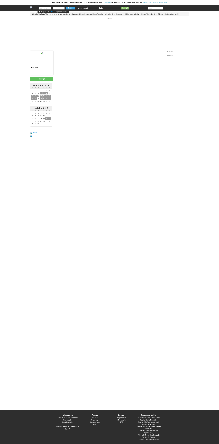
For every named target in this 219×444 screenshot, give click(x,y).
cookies (108, 2)
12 (38, 95)
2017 (34, 135)
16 (49, 95)
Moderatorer (121, 420)
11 (35, 95)
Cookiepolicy (67, 420)
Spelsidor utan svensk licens (149, 439)
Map (94, 424)
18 (35, 98)
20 (41, 98)
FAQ (121, 422)
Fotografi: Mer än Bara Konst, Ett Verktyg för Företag (149, 436)
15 (46, 95)
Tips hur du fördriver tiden (149, 420)
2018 (41, 85)
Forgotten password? (61, 12)
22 (46, 98)
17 (32, 98)
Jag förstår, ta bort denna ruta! (155, 2)
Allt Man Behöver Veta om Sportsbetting (149, 431)
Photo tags (94, 420)
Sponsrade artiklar (149, 415)
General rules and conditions (68, 418)
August (35, 132)
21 (43, 98)
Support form (121, 418)
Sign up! (125, 8)
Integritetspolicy (67, 422)
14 (43, 95)
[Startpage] (31, 7)
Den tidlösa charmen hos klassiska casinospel (149, 427)
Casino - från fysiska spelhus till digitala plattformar (149, 423)
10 (32, 95)
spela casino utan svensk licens (149, 418)
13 (41, 95)
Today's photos (95, 422)
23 (49, 98)
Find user (95, 418)
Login (70, 8)
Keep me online (45, 12)
